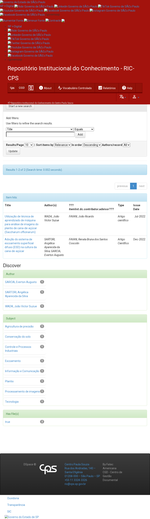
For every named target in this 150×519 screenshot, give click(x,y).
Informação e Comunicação (22, 371)
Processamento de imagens (22, 391)
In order (77, 144)
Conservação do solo (18, 336)
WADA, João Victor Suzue (21, 306)
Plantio (9, 381)
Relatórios (107, 87)
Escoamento (13, 361)
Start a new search (20, 106)
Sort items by (44, 144)
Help (127, 87)
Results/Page (15, 144)
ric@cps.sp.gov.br (75, 484)
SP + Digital (7, 6)
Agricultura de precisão (19, 326)
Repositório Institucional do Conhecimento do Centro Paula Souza (42, 103)
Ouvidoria (13, 498)
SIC (9, 511)
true (7, 421)
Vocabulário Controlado (75, 87)
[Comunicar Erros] (63, 20)
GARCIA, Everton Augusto (21, 282)
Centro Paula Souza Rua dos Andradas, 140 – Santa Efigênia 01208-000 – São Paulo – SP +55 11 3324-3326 (82, 472)
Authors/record (112, 144)
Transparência (16, 504)
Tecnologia (12, 401)
